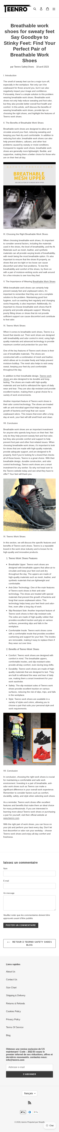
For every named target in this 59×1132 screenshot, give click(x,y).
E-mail (6, 881)
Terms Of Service (14, 1027)
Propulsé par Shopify (36, 1122)
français (28, 1093)
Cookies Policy (13, 1011)
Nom (5, 868)
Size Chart (11, 987)
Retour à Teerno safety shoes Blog (32, 943)
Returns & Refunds (15, 1003)
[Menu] (54, 8)
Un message (8, 893)
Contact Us (11, 979)
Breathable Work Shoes (44, 281)
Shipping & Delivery (15, 995)
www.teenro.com (11, 818)
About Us (10, 971)
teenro (24, 1122)
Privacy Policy (13, 1019)
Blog (8, 1035)
